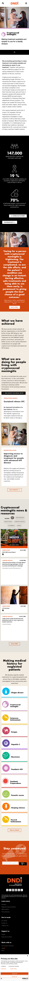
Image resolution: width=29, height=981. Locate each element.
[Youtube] (13, 890)
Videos (19, 525)
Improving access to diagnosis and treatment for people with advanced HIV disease (14, 458)
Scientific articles (20, 521)
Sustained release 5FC (14, 401)
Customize (3, 968)
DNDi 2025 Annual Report (9, 552)
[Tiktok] (19, 890)
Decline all (14, 976)
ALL (12, 517)
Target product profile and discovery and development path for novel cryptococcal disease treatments (12, 620)
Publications (8, 521)
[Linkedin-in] (7, 890)
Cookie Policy (13, 968)
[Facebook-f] (22, 890)
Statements (11, 525)
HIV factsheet (5, 608)
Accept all (14, 973)
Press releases (20, 517)
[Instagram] (10, 890)
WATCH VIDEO (14, 307)
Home (3, 8)
